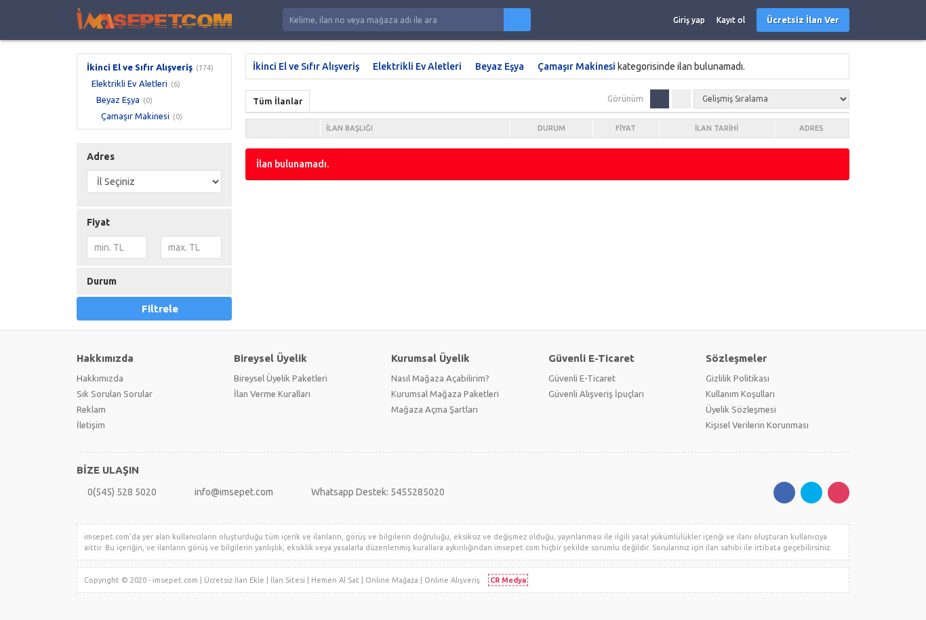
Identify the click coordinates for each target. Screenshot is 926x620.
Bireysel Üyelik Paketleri (280, 378)
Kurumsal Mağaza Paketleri (445, 393)
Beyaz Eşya (118, 99)
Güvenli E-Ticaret (582, 378)
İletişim (91, 425)
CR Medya (508, 580)
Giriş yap (689, 20)
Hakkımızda (100, 378)
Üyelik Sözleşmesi (741, 409)
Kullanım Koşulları (740, 393)
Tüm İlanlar (277, 101)
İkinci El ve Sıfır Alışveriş (140, 67)
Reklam (91, 409)
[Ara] (517, 19)
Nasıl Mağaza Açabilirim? (440, 378)
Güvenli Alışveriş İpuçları (596, 393)
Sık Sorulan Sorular (115, 393)
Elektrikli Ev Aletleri (129, 83)
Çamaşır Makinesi (135, 116)
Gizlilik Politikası (737, 378)
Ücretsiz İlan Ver (803, 19)
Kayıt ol (731, 20)
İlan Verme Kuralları (272, 393)
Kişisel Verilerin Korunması (757, 425)
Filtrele (160, 308)
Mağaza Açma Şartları (434, 409)
